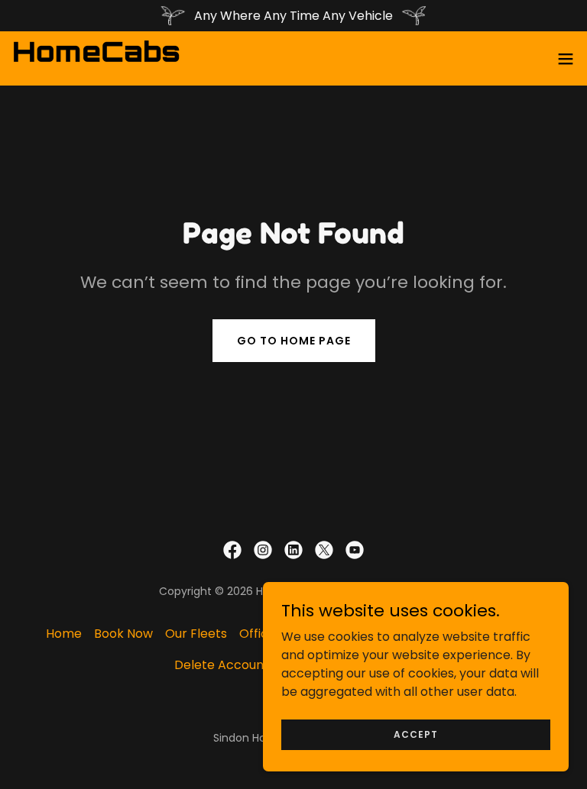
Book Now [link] (123, 633)
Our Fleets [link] (196, 633)
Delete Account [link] (221, 665)
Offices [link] (260, 633)
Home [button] (64, 633)
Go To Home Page (294, 340)
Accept (416, 733)
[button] (565, 59)
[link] (96, 58)
